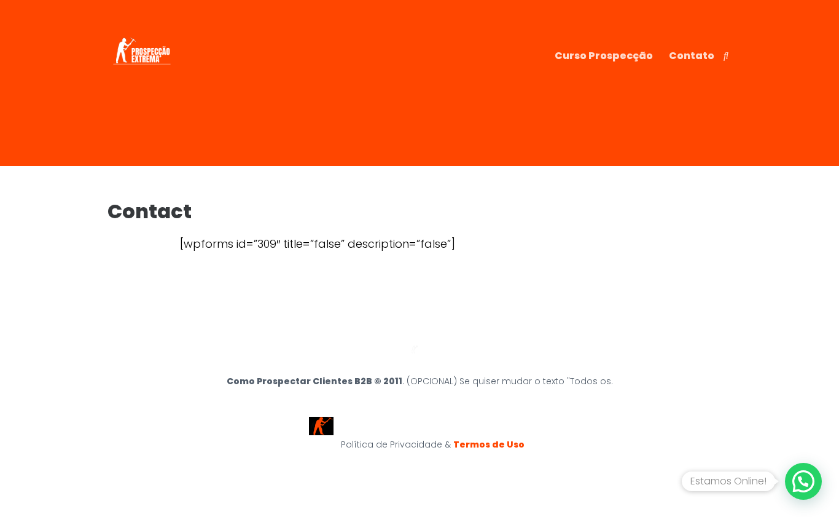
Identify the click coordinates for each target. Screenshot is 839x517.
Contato (691, 56)
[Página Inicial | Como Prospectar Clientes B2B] (142, 81)
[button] (803, 481)
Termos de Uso (491, 444)
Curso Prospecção (604, 56)
